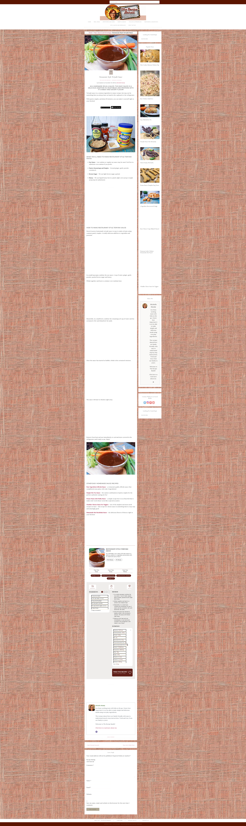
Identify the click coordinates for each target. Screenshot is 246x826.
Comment (90, 765)
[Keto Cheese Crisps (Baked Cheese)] (150, 219)
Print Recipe (117, 107)
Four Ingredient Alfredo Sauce (96, 487)
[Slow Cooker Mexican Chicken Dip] (150, 56)
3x (106, 591)
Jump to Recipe (106, 107)
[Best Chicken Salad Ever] (150, 83)
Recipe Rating (90, 759)
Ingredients (92, 588)
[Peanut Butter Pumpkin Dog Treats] (150, 175)
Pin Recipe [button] (118, 559)
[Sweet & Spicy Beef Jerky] (150, 153)
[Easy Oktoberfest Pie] (150, 110)
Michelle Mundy (121, 82)
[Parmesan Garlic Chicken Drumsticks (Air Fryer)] (150, 241)
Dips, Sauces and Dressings (102, 32)
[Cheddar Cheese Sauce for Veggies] (150, 271)
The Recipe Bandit (123, 12)
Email (88, 787)
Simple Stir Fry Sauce (93, 493)
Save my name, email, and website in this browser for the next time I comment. (107, 804)
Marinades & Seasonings (117, 80)
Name (88, 780)
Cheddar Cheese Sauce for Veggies (97, 504)
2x (104, 591)
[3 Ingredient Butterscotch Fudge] (150, 197)
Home (91, 32)
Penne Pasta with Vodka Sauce (96, 498)
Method (111, 588)
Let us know (116, 673)
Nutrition (130, 588)
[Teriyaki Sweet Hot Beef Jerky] (150, 132)
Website (89, 794)
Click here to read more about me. (106, 728)
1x (102, 591)
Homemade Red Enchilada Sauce (96, 512)
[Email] (96, 732)
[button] (107, 595)
